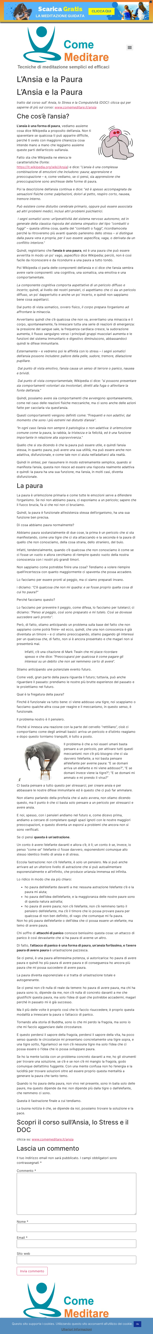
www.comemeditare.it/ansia (53, 1139)
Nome (22, 1221)
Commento (26, 1170)
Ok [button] (137, 1324)
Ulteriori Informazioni (76, 1329)
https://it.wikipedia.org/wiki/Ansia (42, 167)
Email (22, 1237)
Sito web (23, 1253)
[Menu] (129, 48)
